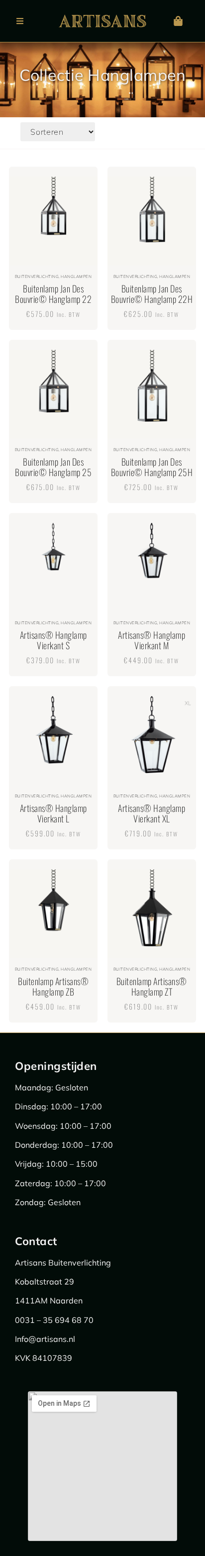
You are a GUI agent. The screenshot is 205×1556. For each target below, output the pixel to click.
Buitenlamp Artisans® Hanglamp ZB (53, 987)
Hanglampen (76, 276)
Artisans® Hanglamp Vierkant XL (151, 813)
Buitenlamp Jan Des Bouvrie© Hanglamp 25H (152, 467)
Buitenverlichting (37, 276)
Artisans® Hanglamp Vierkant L (53, 813)
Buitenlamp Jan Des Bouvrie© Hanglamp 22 (53, 294)
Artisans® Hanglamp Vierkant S (53, 640)
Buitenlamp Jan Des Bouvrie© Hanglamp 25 (53, 467)
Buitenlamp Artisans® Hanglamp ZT (151, 987)
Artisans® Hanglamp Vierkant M (151, 640)
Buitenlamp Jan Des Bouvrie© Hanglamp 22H (152, 294)
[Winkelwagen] (178, 21)
